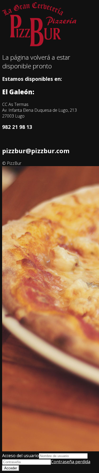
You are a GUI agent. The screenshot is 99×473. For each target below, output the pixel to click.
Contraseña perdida (70, 462)
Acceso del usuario (20, 455)
